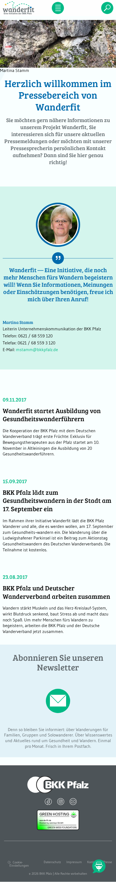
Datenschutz (52, 862)
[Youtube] (73, 802)
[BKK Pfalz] (58, 784)
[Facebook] (48, 802)
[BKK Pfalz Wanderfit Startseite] (19, 7)
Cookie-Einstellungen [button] (19, 863)
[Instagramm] (60, 802)
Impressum (74, 862)
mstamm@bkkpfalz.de (37, 349)
